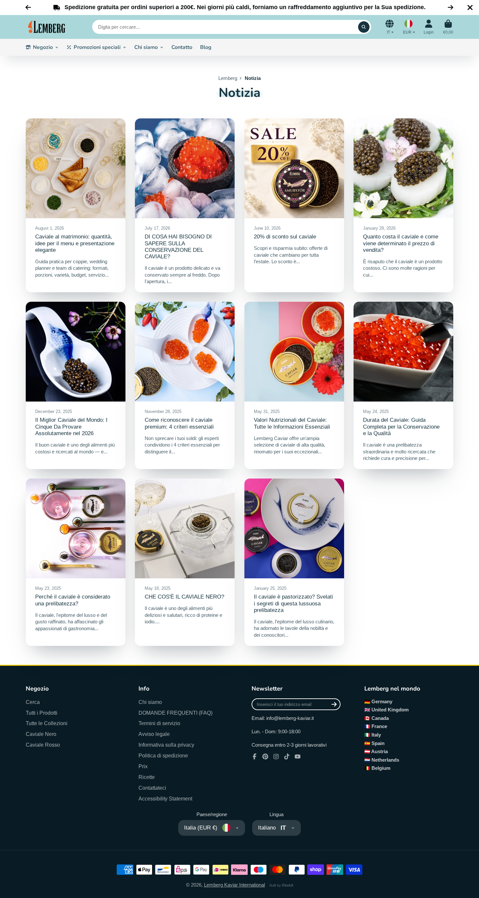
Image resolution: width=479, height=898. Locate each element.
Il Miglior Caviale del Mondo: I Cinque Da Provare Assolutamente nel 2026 (75, 385)
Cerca (33, 702)
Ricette (146, 777)
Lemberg (227, 78)
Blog (205, 47)
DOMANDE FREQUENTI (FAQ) (175, 713)
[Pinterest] (265, 756)
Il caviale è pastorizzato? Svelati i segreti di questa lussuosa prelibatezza (294, 562)
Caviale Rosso (43, 745)
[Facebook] (254, 756)
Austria (379, 751)
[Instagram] (276, 756)
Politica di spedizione (163, 755)
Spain (378, 743)
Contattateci (152, 788)
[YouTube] (297, 756)
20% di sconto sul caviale (294, 205)
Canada (380, 718)
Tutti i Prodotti (41, 713)
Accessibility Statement (165, 798)
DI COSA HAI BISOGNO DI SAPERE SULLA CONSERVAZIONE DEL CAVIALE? (185, 205)
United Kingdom (390, 709)
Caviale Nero (41, 734)
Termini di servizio (159, 723)
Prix (143, 766)
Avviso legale (154, 734)
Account (429, 27)
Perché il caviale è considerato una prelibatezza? (75, 562)
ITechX (287, 885)
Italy (376, 735)
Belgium (380, 768)
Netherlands (385, 760)
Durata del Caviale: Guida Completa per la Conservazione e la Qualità (403, 385)
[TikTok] (287, 756)
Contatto (181, 47)
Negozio (43, 47)
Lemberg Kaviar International (234, 885)
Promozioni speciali (97, 47)
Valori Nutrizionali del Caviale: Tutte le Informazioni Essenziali (294, 385)
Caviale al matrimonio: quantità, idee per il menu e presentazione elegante (75, 205)
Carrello (448, 27)
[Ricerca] (364, 27)
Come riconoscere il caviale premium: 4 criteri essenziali (185, 385)
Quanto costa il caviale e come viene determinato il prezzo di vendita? (403, 205)
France (379, 726)
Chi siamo (146, 47)
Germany (381, 701)
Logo (47, 27)
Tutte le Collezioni (46, 723)
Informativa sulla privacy (166, 745)
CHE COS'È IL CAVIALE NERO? (185, 562)
